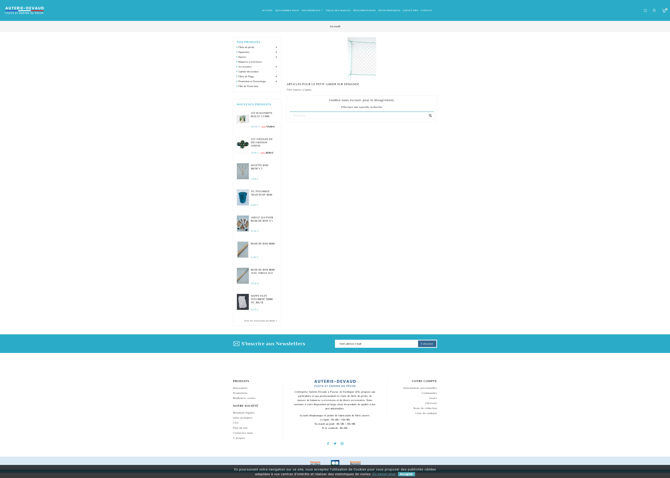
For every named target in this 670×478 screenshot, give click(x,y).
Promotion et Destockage (252, 81)
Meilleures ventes (244, 398)
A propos (239, 437)
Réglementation (364, 10)
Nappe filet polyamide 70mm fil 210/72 (262, 299)
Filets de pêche (246, 47)
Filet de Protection (248, 86)
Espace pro (410, 10)
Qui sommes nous (287, 10)
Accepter (406, 474)
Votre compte (424, 381)
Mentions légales (244, 412)
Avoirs (433, 398)
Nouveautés (240, 387)
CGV (236, 422)
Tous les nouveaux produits (261, 321)
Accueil (267, 10)
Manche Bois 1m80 (263, 243)
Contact (427, 10)
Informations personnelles (420, 387)
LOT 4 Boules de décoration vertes (262, 142)
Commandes (429, 392)
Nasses (242, 57)
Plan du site (240, 427)
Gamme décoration (248, 71)
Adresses (431, 403)
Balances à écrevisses (250, 61)
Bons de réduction (425, 408)
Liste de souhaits (426, 413)
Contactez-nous (243, 432)
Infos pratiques (389, 10)
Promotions (240, 392)
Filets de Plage (246, 76)
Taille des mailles (338, 10)
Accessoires (245, 66)
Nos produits (312, 10)
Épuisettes (244, 52)
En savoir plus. (384, 474)
